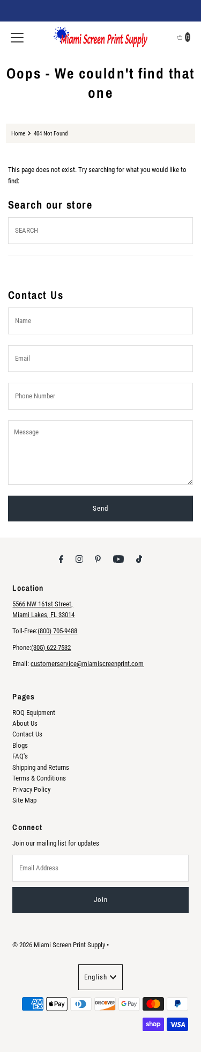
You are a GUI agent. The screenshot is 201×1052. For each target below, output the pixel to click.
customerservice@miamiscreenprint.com (87, 664)
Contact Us (27, 734)
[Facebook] (61, 559)
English (95, 977)
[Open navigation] (17, 37)
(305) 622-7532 (51, 647)
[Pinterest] (98, 559)
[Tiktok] (139, 559)
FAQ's (20, 756)
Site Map (24, 800)
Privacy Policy (31, 789)
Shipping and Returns (40, 767)
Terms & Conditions (39, 778)
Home (18, 133)
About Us (25, 723)
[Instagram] (79, 559)
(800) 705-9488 (57, 631)
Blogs (20, 745)
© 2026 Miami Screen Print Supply (58, 945)
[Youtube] (118, 559)
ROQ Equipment (33, 713)
